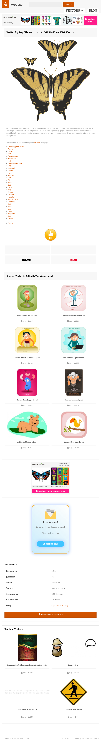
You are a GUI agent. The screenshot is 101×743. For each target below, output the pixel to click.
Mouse (10, 192)
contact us (75, 738)
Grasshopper (13, 156)
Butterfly (11, 151)
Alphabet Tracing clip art (27, 709)
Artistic (58, 606)
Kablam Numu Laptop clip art (73, 358)
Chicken (11, 195)
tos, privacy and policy (90, 738)
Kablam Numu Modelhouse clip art (27, 358)
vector (17, 4)
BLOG (93, 10)
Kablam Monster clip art (74, 400)
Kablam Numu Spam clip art (27, 315)
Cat (9, 185)
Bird (9, 154)
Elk (9, 180)
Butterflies (12, 159)
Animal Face (13, 199)
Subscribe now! (50, 544)
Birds (10, 183)
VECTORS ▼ (74, 10)
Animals (37, 143)
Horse (10, 173)
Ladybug (11, 202)
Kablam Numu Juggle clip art (27, 400)
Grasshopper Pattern (16, 147)
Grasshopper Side (15, 163)
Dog (9, 166)
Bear (10, 216)
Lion (9, 178)
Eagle (10, 187)
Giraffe (10, 219)
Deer (10, 209)
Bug (9, 190)
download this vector (52, 614)
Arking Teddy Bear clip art (27, 442)
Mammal (11, 168)
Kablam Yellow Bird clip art (74, 442)
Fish (9, 161)
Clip (53, 606)
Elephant (11, 214)
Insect (10, 171)
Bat (9, 204)
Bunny (10, 223)
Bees (10, 211)
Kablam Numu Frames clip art (74, 315)
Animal (10, 149)
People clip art (73, 665)
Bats (10, 207)
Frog (9, 221)
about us (65, 738)
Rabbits (11, 197)
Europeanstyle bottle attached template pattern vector (27, 665)
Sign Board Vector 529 (73, 709)
